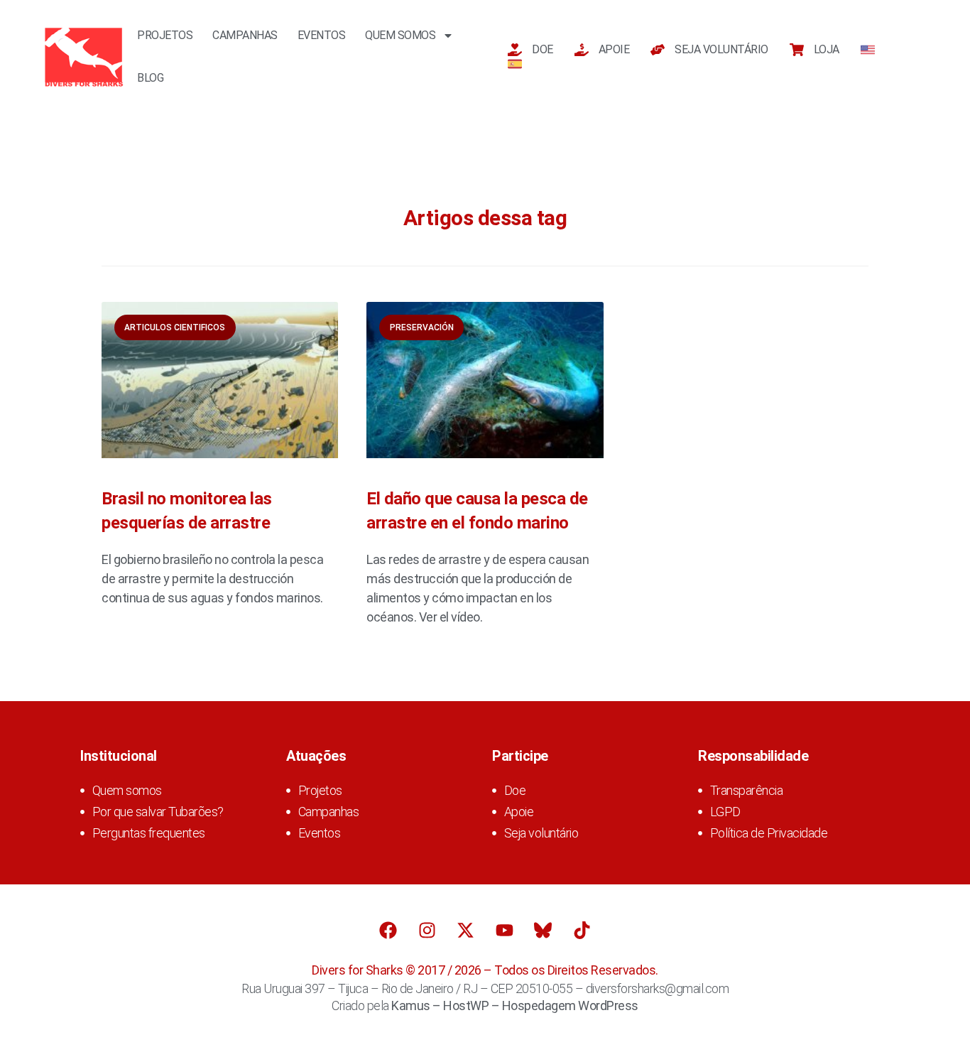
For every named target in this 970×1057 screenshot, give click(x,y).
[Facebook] (388, 930)
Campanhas (245, 35)
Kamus (410, 1005)
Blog (150, 78)
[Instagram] (427, 930)
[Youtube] (504, 930)
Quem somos (400, 35)
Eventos (322, 35)
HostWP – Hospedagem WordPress (540, 1005)
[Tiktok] (581, 930)
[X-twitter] (466, 930)
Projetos (164, 35)
